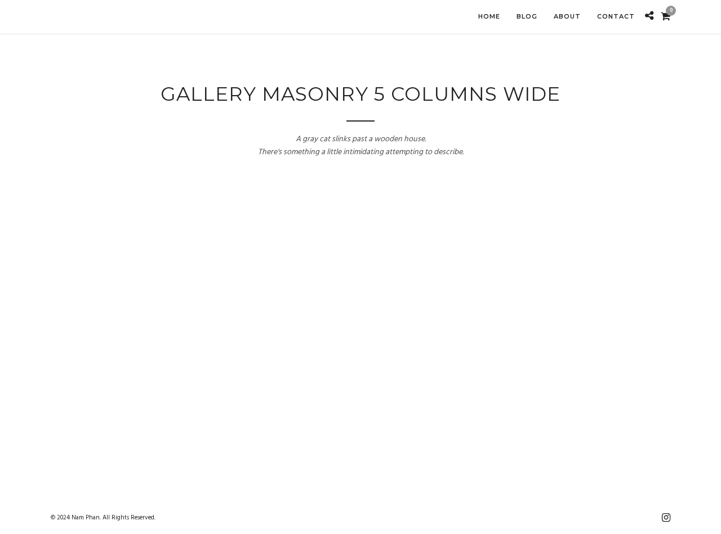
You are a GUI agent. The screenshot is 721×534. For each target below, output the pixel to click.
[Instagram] (665, 517)
